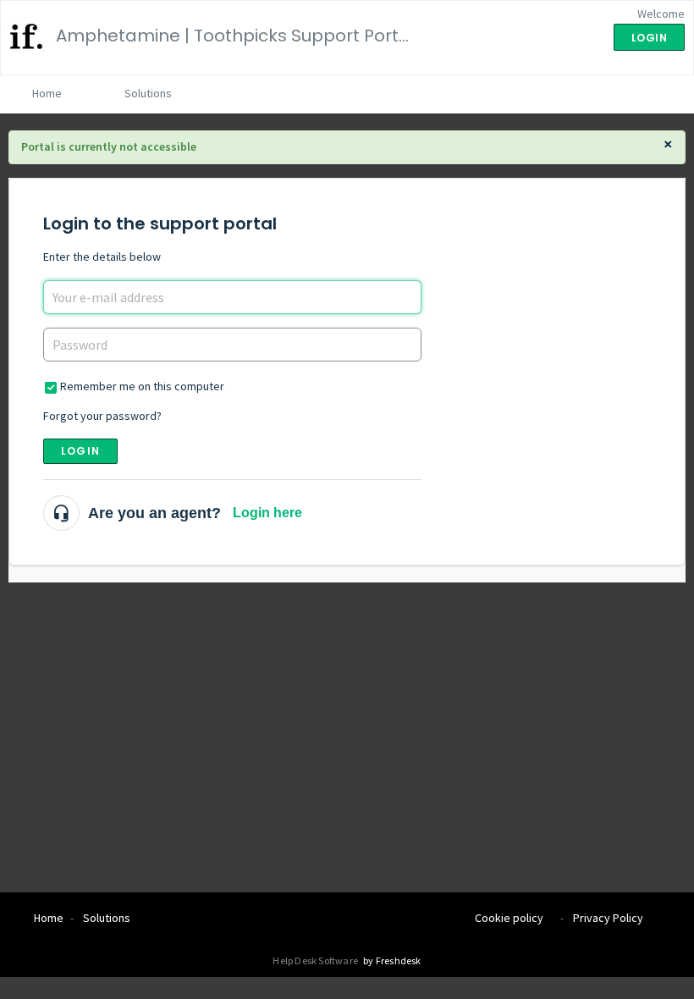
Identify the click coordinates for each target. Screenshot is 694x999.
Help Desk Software (316, 960)
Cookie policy (509, 917)
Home (47, 93)
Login (80, 451)
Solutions (148, 93)
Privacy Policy (608, 917)
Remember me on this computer (142, 386)
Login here (267, 512)
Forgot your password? (102, 415)
